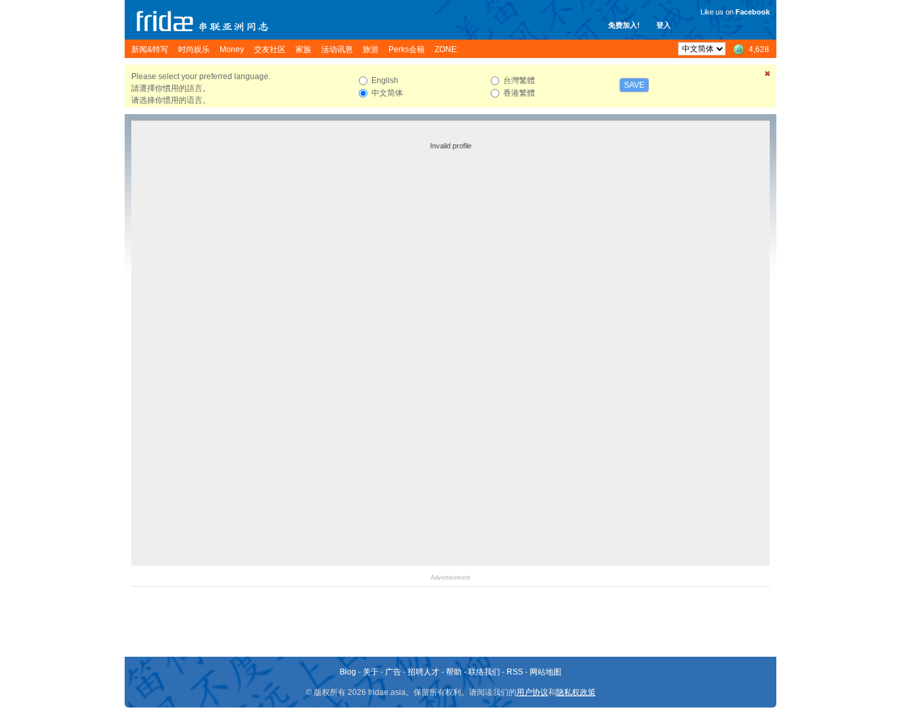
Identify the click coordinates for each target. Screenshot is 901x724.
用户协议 (532, 692)
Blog (348, 672)
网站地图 (545, 672)
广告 (393, 672)
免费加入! (624, 25)
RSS (515, 672)
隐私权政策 (576, 692)
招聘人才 (423, 672)
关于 (371, 672)
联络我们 (484, 672)
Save (634, 85)
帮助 (454, 672)
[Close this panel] (767, 75)
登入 (663, 25)
